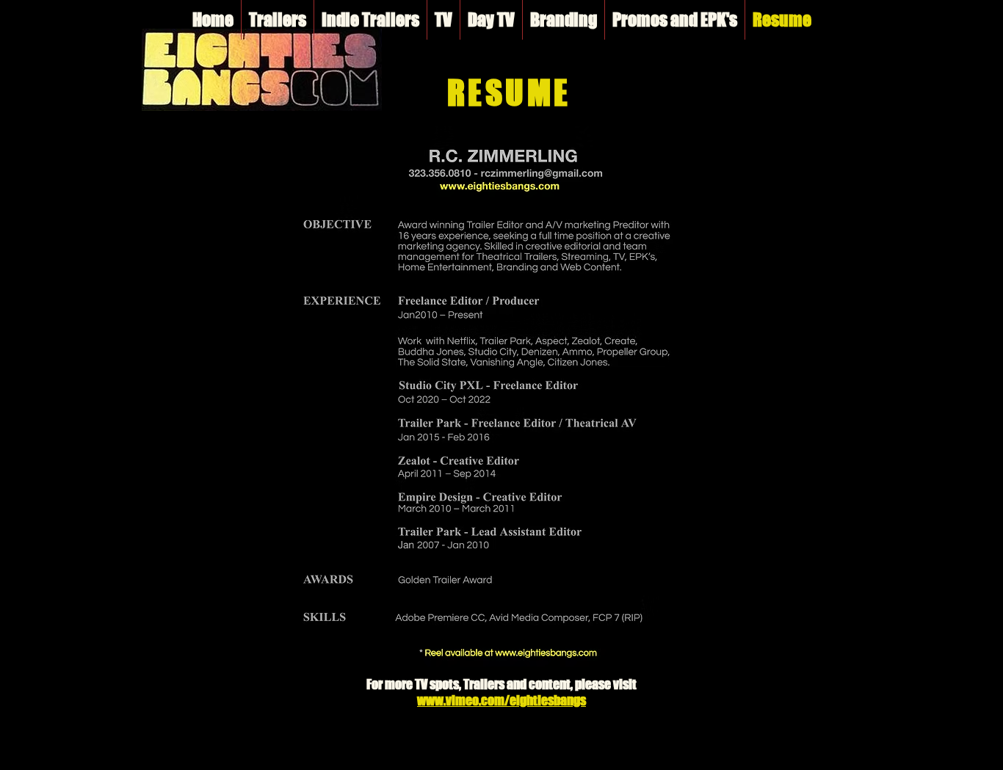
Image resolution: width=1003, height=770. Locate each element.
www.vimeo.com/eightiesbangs (501, 700)
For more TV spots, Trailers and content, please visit (501, 684)
